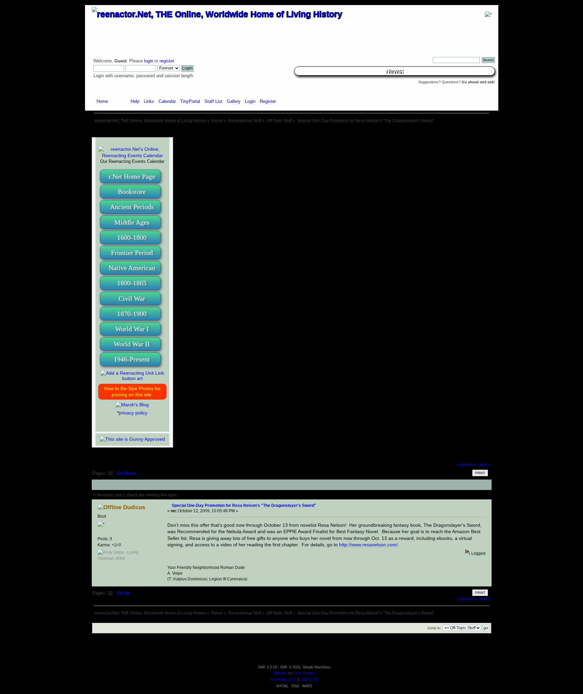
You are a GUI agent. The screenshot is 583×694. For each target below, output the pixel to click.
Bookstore (132, 191)
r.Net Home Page (132, 176)
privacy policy (133, 412)
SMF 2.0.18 (267, 667)
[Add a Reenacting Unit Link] (132, 378)
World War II (132, 344)
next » (484, 464)
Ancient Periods (132, 206)
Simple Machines (316, 667)
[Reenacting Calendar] (132, 155)
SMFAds (280, 673)
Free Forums (304, 673)
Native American (132, 267)
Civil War (131, 298)
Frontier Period (132, 252)
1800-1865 (131, 283)
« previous (467, 464)
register (167, 61)
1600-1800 (131, 237)
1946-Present (132, 359)
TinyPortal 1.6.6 (283, 679)
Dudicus (134, 507)
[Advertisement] (291, 130)
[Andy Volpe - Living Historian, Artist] (126, 558)
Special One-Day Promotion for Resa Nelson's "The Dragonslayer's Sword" (244, 505)
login (148, 61)
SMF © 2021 (290, 667)
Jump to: (434, 628)
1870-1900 (131, 313)
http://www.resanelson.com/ (368, 544)
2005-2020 (309, 679)
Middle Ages (131, 222)
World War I (132, 328)
